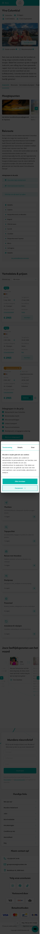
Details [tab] (20, 447)
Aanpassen (19, 488)
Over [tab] (33, 447)
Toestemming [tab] (7, 447)
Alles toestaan (20, 481)
